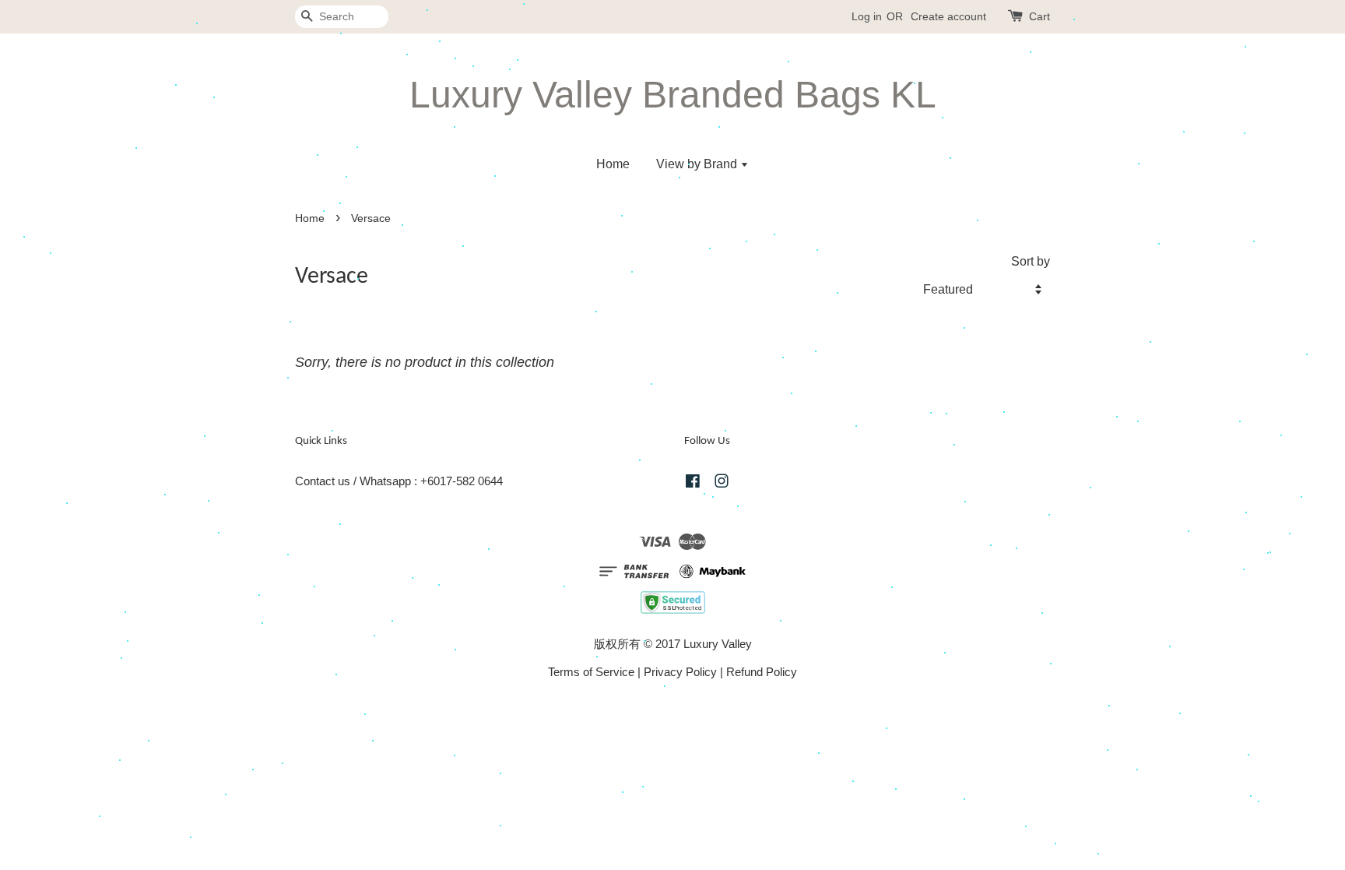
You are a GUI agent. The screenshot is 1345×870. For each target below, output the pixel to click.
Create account (948, 16)
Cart (1039, 16)
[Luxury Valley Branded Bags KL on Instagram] (721, 483)
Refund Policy (761, 671)
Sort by (1030, 261)
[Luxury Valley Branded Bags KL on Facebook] (692, 483)
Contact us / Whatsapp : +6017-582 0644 (399, 481)
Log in (867, 16)
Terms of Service (591, 671)
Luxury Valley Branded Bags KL (672, 94)
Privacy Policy (680, 671)
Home (613, 164)
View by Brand (698, 164)
